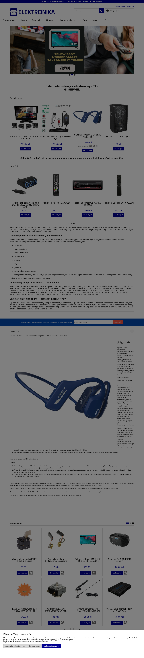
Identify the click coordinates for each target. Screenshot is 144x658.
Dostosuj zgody (34, 646)
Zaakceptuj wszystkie (51, 646)
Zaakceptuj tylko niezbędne (15, 646)
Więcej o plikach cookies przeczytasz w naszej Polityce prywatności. (25, 641)
